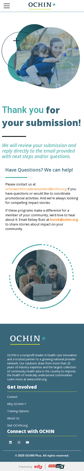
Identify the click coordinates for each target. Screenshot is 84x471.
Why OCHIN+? (16, 404)
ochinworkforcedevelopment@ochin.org (36, 189)
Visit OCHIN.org (17, 425)
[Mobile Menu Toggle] (7, 5)
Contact (12, 397)
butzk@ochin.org (64, 219)
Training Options (18, 411)
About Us (13, 418)
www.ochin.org (36, 379)
